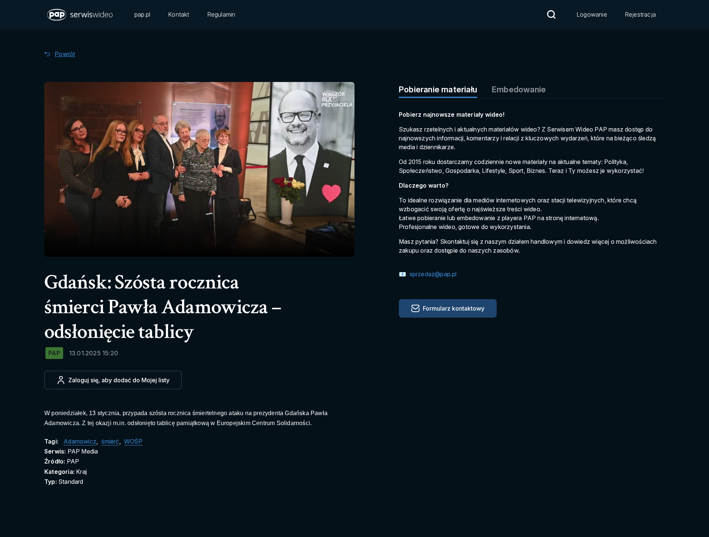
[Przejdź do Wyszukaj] (551, 14)
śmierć (110, 441)
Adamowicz (80, 441)
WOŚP (133, 441)
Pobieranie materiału (438, 89)
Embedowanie (519, 89)
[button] (80, 15)
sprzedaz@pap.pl (432, 274)
